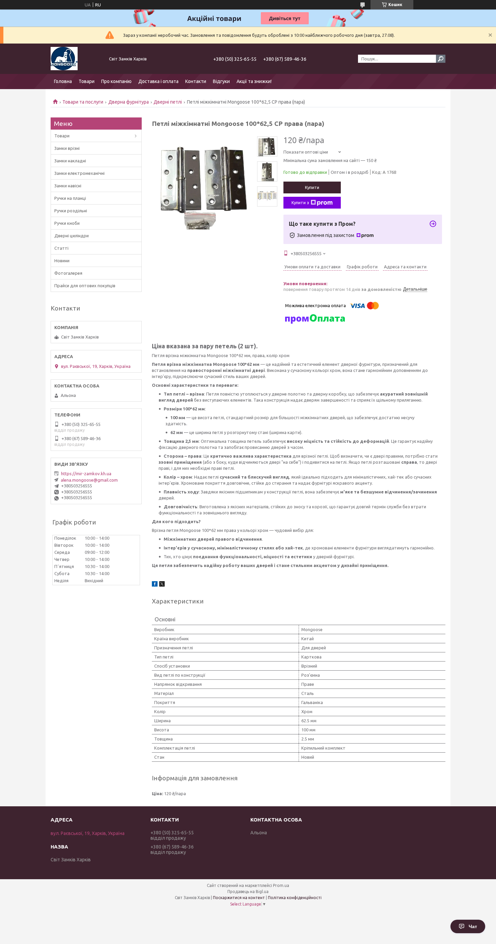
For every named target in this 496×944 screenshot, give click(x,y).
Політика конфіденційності (295, 897)
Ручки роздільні (70, 210)
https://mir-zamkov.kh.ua (86, 473)
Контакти (195, 81)
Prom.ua (281, 885)
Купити (312, 187)
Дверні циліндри (71, 235)
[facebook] (155, 585)
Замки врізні (67, 148)
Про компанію (116, 81)
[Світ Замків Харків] (76, 59)
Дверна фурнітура (128, 102)
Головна (63, 81)
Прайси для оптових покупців (84, 285)
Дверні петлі (168, 102)
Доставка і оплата (158, 81)
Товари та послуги (82, 102)
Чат (473, 926)
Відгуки (221, 81)
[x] (162, 585)
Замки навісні (67, 185)
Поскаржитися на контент (239, 897)
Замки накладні (70, 160)
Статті (61, 248)
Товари (86, 81)
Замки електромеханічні (79, 173)
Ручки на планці (70, 198)
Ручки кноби (67, 223)
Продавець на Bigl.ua (248, 891)
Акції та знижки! (254, 81)
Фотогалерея (68, 273)
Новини (62, 260)
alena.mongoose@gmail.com (89, 480)
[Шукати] (440, 59)
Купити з (300, 202)
